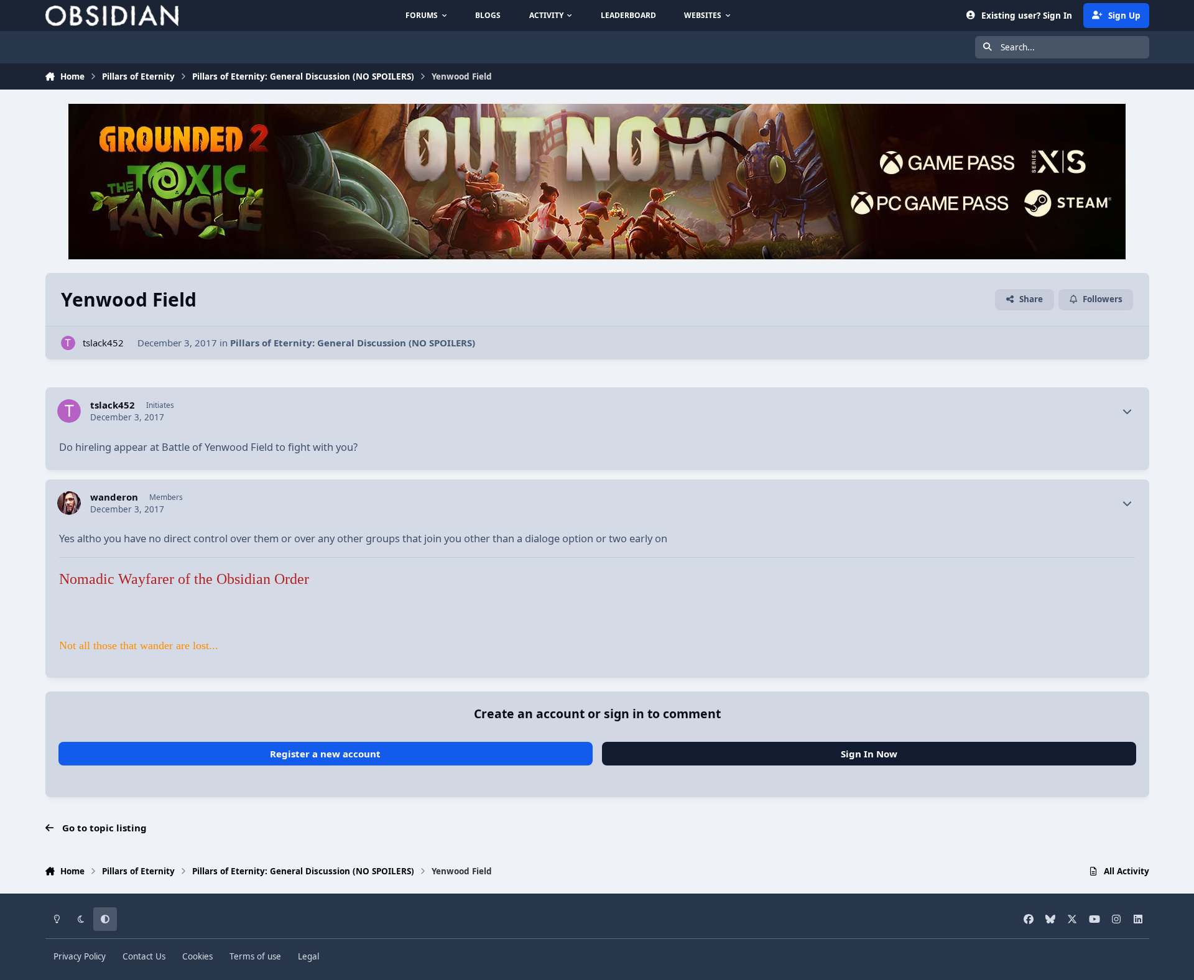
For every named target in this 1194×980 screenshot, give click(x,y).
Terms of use (255, 956)
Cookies (197, 956)
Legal (308, 956)
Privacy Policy (79, 956)
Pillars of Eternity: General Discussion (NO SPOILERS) (352, 342)
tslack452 (103, 342)
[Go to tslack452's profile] (68, 343)
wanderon (114, 497)
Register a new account (325, 753)
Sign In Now (869, 753)
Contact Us (144, 956)
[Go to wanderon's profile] (69, 503)
